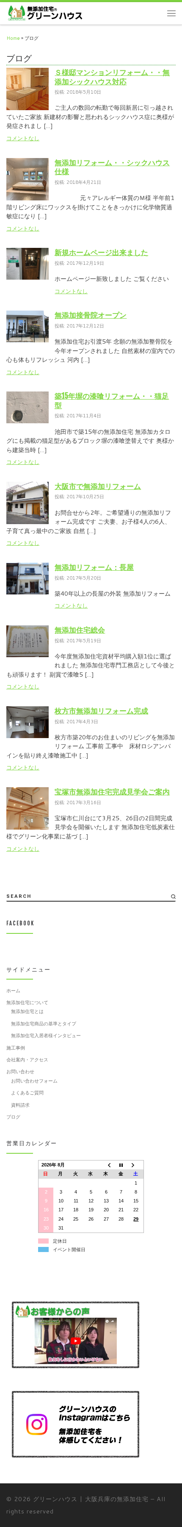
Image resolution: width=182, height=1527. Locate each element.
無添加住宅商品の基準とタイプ (43, 1023)
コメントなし (22, 138)
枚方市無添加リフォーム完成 (101, 710)
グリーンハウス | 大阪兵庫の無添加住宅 (91, 1498)
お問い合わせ (20, 1071)
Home (13, 38)
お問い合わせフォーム (34, 1080)
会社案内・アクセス (27, 1059)
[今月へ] (121, 1165)
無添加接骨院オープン (91, 315)
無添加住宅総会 (80, 629)
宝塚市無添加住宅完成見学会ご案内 (112, 791)
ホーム (13, 990)
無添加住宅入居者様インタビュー (46, 1035)
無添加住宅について (27, 1002)
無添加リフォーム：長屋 (94, 567)
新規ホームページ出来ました (101, 252)
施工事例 (15, 1047)
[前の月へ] (106, 1165)
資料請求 (20, 1105)
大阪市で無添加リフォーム (98, 486)
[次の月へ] (136, 1165)
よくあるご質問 (27, 1092)
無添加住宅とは (27, 1011)
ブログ (13, 1116)
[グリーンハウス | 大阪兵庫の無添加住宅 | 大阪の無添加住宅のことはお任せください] (44, 12)
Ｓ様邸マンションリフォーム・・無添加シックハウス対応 (112, 77)
